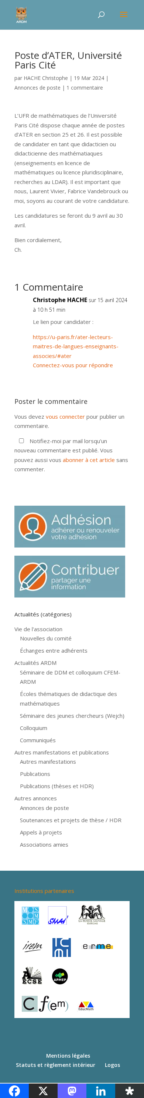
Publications (35, 773)
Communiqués (38, 740)
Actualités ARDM (35, 662)
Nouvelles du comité (46, 638)
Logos (112, 1064)
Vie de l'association (38, 629)
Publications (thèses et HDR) (57, 786)
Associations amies (44, 844)
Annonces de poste (37, 87)
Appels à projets (41, 832)
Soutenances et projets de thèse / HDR (70, 820)
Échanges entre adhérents (54, 650)
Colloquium (33, 728)
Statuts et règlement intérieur (55, 1064)
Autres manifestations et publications (61, 752)
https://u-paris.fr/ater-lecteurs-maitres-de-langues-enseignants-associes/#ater (76, 346)
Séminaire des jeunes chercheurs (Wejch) (72, 715)
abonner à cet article (89, 459)
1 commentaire (84, 87)
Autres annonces (35, 798)
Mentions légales (68, 1055)
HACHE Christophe (46, 77)
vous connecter (65, 416)
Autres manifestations (48, 761)
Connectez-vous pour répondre (73, 365)
